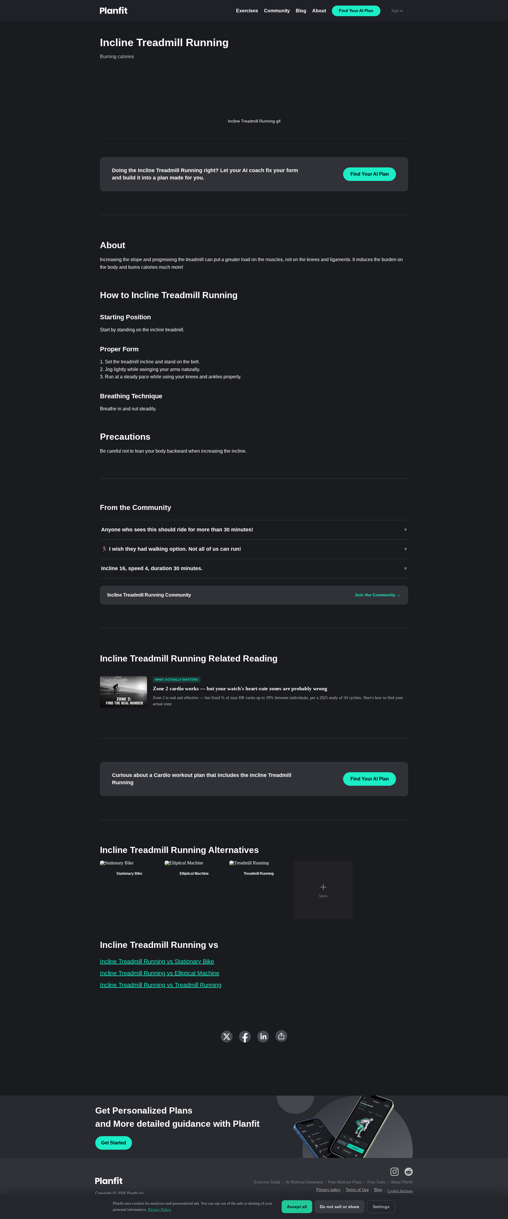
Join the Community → (378, 594)
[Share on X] (227, 1036)
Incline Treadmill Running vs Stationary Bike (157, 961)
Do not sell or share (339, 1206)
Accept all (297, 1206)
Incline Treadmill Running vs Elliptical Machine (159, 973)
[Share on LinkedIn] (263, 1036)
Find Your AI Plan (369, 174)
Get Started (113, 1142)
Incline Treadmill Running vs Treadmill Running (160, 985)
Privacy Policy (159, 1209)
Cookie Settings (400, 1191)
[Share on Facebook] (245, 1036)
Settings (381, 1206)
